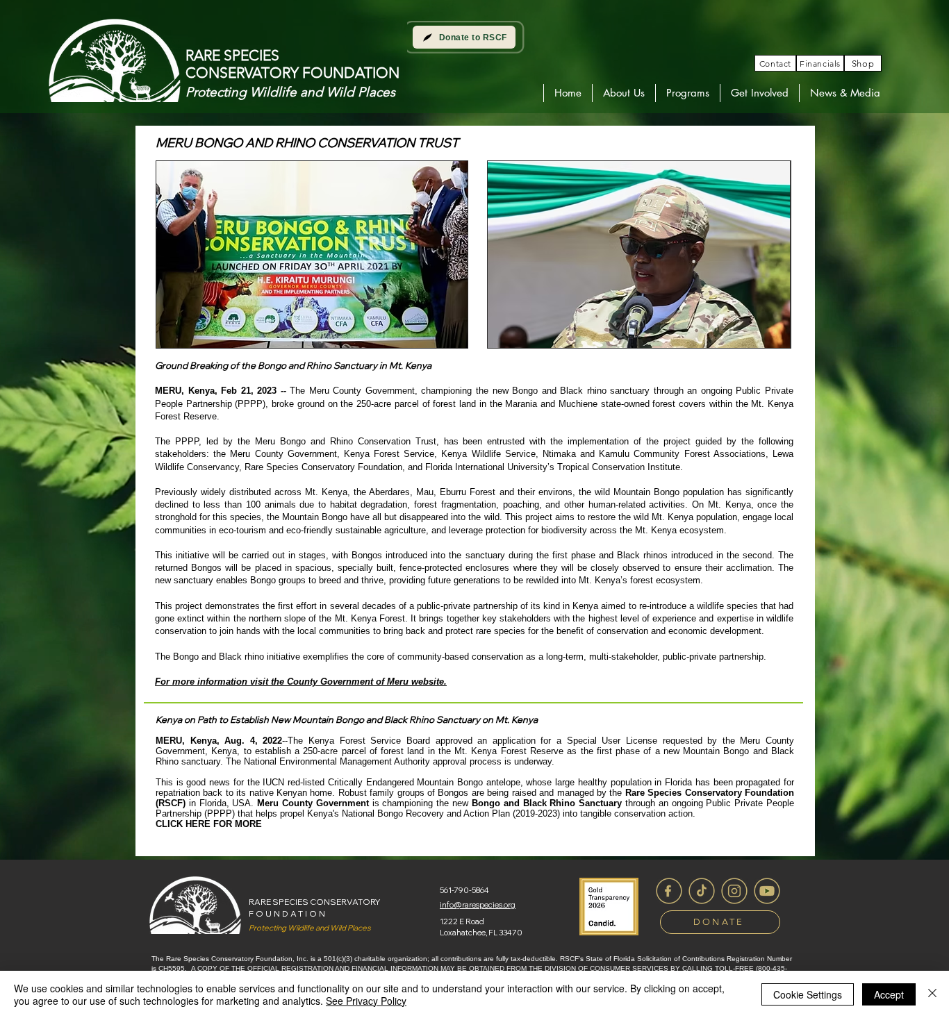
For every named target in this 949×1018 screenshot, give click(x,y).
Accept (889, 994)
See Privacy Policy (366, 1001)
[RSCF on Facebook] (669, 891)
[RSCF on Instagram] (734, 891)
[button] (623, 93)
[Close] (932, 994)
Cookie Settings (807, 994)
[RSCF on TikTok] (701, 891)
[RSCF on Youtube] (767, 891)
